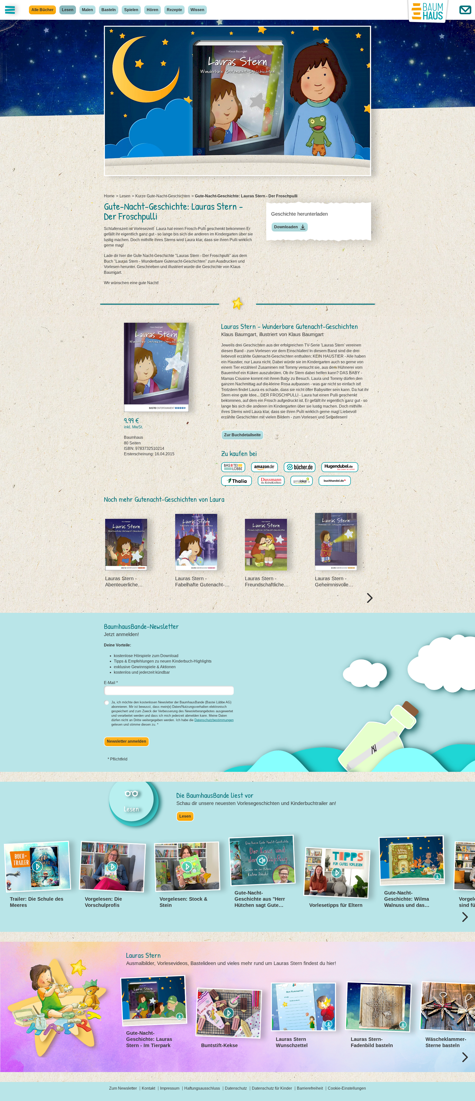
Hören (152, 10)
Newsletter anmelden (126, 741)
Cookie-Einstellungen (347, 1088)
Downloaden (286, 227)
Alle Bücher (42, 10)
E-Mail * (111, 683)
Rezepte (174, 10)
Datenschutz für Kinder (272, 1088)
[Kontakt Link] (465, 10)
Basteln (108, 10)
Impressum (169, 1088)
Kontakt (148, 1088)
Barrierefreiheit (310, 1088)
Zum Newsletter (123, 1088)
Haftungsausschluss (202, 1088)
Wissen (197, 10)
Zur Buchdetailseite (242, 435)
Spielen (131, 10)
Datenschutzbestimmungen (214, 720)
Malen (87, 10)
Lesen (67, 10)
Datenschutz (236, 1088)
